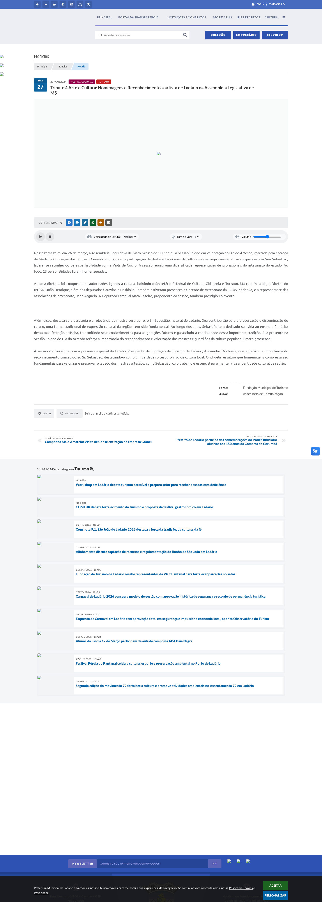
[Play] (40, 236)
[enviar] (214, 863)
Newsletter (82, 863)
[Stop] (50, 236)
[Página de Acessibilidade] (89, 4)
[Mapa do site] (80, 4)
